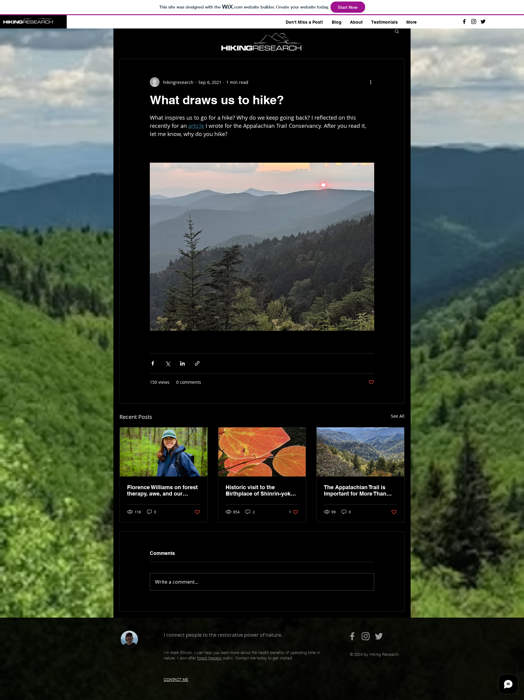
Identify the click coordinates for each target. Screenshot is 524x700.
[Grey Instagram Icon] (365, 636)
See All (398, 416)
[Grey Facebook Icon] (352, 636)
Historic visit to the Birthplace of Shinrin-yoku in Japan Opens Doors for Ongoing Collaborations (260, 490)
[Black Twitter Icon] (483, 21)
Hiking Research (148, 23)
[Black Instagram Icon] (473, 21)
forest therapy (209, 657)
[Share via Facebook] (153, 363)
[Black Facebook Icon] (464, 21)
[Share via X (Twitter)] (167, 363)
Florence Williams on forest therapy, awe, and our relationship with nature (162, 490)
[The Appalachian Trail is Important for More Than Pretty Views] (360, 451)
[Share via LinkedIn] (182, 363)
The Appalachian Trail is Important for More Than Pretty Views (355, 490)
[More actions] (370, 82)
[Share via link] (197, 363)
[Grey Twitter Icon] (379, 636)
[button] (397, 30)
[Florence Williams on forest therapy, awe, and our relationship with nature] (163, 451)
